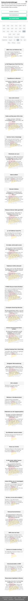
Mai (21, 40)
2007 (14, 34)
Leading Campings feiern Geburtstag (14, 349)
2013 (8, 31)
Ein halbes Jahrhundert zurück (14, 245)
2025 (8, 25)
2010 (20, 31)
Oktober (22, 37)
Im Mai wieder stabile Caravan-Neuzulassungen (14, 461)
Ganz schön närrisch (14, 98)
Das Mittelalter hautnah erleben (14, 432)
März (9, 42)
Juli (14, 40)
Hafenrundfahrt (14, 174)
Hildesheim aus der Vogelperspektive (14, 411)
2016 (20, 28)
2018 (12, 28)
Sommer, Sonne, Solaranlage (14, 137)
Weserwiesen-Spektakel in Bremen (14, 578)
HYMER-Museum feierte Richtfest (14, 286)
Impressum (11, 599)
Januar (18, 42)
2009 (24, 31)
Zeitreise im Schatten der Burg (14, 549)
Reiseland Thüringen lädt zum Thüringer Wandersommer (12, 386)
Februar (13, 42)
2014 (4, 31)
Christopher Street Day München (14, 307)
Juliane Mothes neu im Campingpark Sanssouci (14, 482)
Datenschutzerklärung (19, 599)
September (4, 40)
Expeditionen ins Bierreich (14, 78)
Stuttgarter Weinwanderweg (14, 363)
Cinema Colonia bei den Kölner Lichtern (14, 328)
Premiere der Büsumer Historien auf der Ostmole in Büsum (13, 435)
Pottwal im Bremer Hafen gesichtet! (14, 210)
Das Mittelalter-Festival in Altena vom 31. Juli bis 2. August (14, 552)
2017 (16, 28)
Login (15, 597)
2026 (4, 25)
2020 (4, 28)
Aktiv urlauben (14, 383)
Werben (5, 599)
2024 (12, 25)
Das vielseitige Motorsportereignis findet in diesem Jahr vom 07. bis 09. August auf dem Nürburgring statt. (13, 234)
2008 (10, 34)
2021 (24, 25)
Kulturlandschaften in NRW (14, 563)
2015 (24, 28)
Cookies (24, 597)
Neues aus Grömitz (14, 446)
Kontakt (19, 597)
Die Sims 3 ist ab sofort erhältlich (14, 497)
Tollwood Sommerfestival (14, 511)
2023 (16, 25)
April (25, 40)
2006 (18, 34)
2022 (20, 25)
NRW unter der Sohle (14, 532)
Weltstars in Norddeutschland (14, 397)
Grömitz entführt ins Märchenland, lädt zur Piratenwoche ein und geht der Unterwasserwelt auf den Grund (14, 450)
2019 (8, 28)
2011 (16, 31)
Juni (18, 40)
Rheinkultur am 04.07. (14, 154)
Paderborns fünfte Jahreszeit (14, 266)
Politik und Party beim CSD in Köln (14, 116)
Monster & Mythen (14, 189)
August (10, 40)
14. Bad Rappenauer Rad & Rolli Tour (14, 64)
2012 (12, 31)
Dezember (10, 37)
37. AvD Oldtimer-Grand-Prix (14, 230)
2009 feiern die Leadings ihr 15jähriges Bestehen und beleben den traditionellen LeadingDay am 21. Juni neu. (14, 353)
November (17, 37)
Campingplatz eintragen (7, 597)
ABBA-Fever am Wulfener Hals (14, 49)
